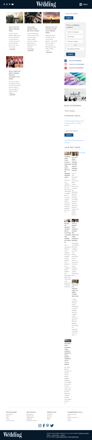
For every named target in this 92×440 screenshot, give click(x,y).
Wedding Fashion (30, 415)
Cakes (7, 417)
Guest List (49, 415)
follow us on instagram (76, 64)
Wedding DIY (29, 419)
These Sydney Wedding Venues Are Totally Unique (33, 29)
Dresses (7, 415)
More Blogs (82, 152)
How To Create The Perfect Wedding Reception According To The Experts (14, 75)
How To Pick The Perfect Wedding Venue (14, 29)
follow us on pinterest (76, 68)
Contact (69, 419)
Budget (48, 419)
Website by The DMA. (84, 433)
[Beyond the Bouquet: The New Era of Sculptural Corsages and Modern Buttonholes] (68, 221)
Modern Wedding (12, 435)
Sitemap (69, 420)
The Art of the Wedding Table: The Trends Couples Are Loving (75, 290)
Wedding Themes (30, 417)
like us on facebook (75, 60)
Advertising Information (73, 417)
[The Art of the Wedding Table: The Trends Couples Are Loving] (75, 282)
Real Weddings (9, 414)
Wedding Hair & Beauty (32, 420)
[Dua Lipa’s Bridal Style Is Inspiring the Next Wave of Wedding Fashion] (75, 154)
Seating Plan (49, 414)
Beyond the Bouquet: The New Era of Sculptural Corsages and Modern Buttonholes (68, 233)
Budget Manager (75, 121)
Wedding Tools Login (72, 414)
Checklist (67, 121)
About (69, 415)
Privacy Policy (55, 435)
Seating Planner (71, 123)
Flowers (7, 419)
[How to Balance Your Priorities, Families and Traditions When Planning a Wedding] (75, 221)
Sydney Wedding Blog (73, 437)
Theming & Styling (10, 420)
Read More (12, 49)
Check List (49, 417)
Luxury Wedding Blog (61, 437)
